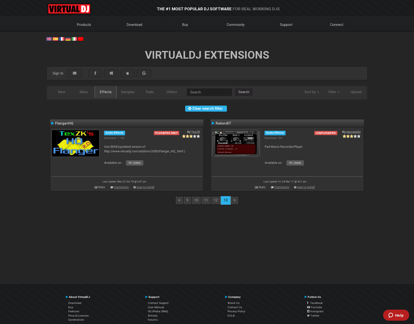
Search (243, 92)
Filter (332, 92)
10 (196, 200)
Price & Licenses (78, 315)
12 (216, 200)
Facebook (315, 303)
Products (84, 25)
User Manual (156, 307)
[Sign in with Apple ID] (128, 73)
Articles (153, 315)
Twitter (314, 315)
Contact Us (235, 307)
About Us (234, 303)
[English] (49, 38)
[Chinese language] (80, 38)
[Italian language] (74, 38)
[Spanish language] (55, 38)
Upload (356, 92)
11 (206, 200)
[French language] (61, 38)
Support (286, 25)
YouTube (316, 307)
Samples (128, 92)
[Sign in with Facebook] (95, 73)
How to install (145, 187)
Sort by (311, 92)
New (61, 92)
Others (172, 92)
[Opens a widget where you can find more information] (396, 316)
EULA (231, 315)
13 (226, 200)
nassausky (353, 132)
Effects (106, 92)
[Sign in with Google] (144, 73)
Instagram (317, 311)
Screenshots (76, 319)
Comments (121, 187)
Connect (336, 25)
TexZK (195, 132)
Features (73, 311)
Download (134, 25)
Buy (185, 25)
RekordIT (223, 123)
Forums (153, 319)
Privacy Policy (236, 311)
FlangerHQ (64, 123)
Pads (150, 92)
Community (236, 25)
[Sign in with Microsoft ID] (111, 73)
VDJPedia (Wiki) (158, 311)
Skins (84, 92)
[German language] (68, 38)
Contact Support (158, 303)
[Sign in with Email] (74, 73)
